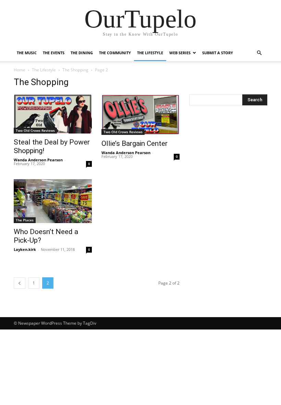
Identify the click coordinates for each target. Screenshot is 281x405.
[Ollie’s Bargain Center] (140, 114)
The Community (115, 52)
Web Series (180, 52)
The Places (25, 220)
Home (19, 70)
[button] (259, 53)
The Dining (82, 52)
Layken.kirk (25, 249)
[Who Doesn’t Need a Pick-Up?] (53, 201)
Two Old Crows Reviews (35, 130)
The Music (27, 52)
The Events (53, 52)
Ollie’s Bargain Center (134, 143)
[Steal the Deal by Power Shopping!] (53, 114)
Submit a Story (217, 52)
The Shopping (75, 70)
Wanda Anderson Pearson (38, 159)
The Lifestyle (150, 52)
